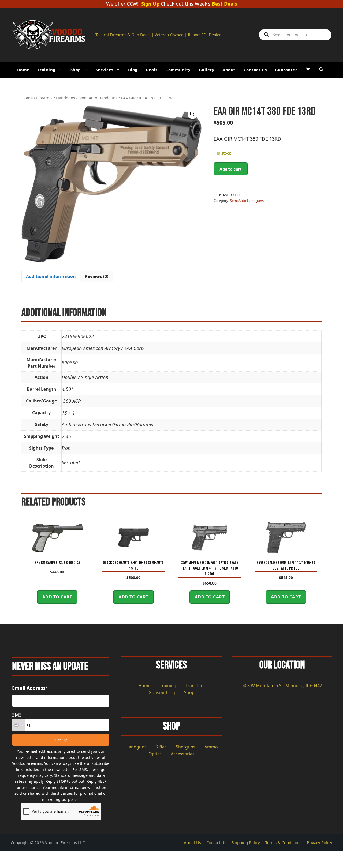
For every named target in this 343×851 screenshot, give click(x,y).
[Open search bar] (322, 69)
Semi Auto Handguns (98, 97)
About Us (192, 842)
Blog (133, 69)
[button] (192, 114)
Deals (152, 69)
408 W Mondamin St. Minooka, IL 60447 (282, 685)
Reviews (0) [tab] (96, 276)
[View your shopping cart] (308, 70)
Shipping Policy (246, 842)
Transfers (195, 685)
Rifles (161, 747)
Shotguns (185, 747)
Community (178, 69)
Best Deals (224, 4)
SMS (17, 714)
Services (104, 69)
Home (23, 69)
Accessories (183, 754)
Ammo (211, 747)
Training (47, 69)
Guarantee (286, 69)
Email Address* (30, 688)
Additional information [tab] (51, 276)
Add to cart (230, 168)
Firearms (44, 97)
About (229, 69)
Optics (155, 754)
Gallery (207, 69)
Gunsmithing (161, 692)
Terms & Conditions (283, 842)
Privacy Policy (319, 842)
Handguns (65, 97)
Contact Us (255, 69)
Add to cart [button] (57, 597)
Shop (75, 69)
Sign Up (150, 4)
